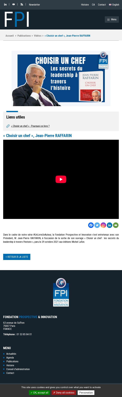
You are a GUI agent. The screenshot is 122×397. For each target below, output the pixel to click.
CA (93, 4)
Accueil (10, 35)
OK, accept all (40, 392)
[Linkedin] (109, 225)
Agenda (10, 357)
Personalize (86, 392)
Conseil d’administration (18, 369)
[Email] (116, 225)
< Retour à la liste (17, 256)
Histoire (85, 4)
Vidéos (37, 35)
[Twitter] (97, 225)
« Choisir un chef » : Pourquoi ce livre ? (30, 126)
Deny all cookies (64, 392)
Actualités (11, 353)
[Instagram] (103, 225)
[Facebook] (91, 225)
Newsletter (34, 4)
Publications (24, 35)
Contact (102, 4)
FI (16, 19)
